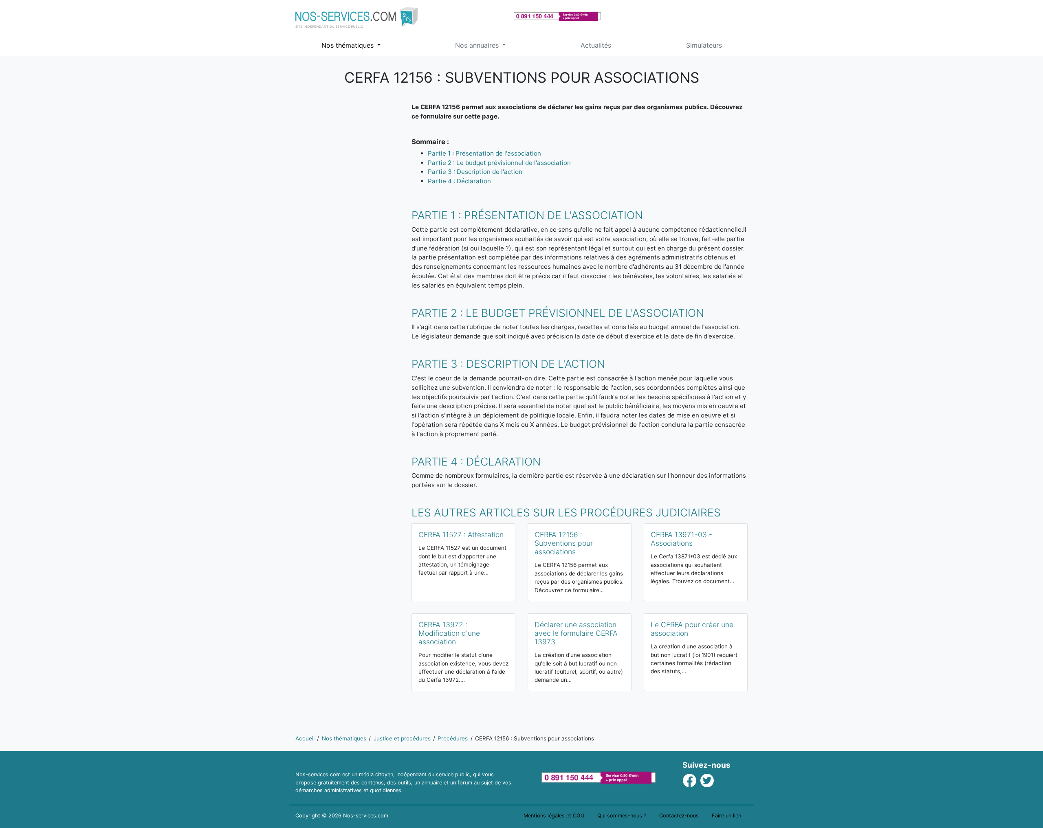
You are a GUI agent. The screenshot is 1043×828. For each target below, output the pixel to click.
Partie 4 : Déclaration (459, 181)
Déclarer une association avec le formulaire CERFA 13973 (576, 633)
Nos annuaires (478, 45)
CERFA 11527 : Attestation (461, 534)
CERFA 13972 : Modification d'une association (449, 633)
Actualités (596, 45)
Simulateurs (704, 45)
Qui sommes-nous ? (621, 816)
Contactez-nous (679, 816)
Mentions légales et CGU (554, 816)
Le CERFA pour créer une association (692, 628)
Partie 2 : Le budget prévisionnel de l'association (499, 163)
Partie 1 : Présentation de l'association (484, 153)
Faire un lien (726, 816)
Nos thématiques (348, 45)
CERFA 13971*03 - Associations (681, 538)
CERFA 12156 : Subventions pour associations (564, 543)
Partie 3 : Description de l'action (475, 172)
